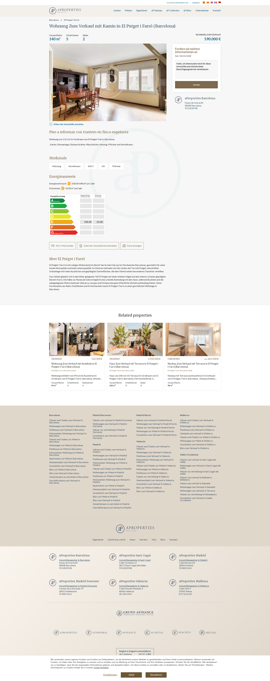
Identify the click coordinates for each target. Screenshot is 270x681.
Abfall (131, 675)
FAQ (154, 539)
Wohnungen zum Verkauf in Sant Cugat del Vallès (200, 466)
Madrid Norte (143, 415)
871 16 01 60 (185, 594)
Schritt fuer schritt (116, 539)
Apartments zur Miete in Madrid (108, 485)
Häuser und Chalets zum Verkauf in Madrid (109, 450)
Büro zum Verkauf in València (150, 491)
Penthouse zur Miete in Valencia (151, 473)
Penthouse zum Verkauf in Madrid (109, 459)
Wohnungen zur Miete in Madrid (108, 472)
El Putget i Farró (71, 20)
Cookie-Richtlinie (101, 667)
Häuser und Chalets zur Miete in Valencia (156, 465)
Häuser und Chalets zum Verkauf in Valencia (153, 447)
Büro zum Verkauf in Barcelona (64, 473)
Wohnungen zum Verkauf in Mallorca (198, 426)
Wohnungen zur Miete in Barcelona (66, 445)
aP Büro (187, 10)
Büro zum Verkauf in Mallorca (194, 448)
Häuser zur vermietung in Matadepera (198, 494)
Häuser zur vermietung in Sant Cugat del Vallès (199, 472)
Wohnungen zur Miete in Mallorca (196, 440)
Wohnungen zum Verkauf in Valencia (153, 452)
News (132, 539)
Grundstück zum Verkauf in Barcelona (67, 465)
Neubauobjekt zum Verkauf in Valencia (155, 480)
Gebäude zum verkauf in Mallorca (196, 433)
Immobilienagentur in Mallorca (194, 585)
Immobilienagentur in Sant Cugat (135, 560)
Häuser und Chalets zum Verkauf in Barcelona (66, 421)
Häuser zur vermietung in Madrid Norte (155, 427)
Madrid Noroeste (102, 415)
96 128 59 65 (125, 594)
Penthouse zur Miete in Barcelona (65, 449)
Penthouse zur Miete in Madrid (108, 476)
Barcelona (54, 20)
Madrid (97, 444)
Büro (162, 539)
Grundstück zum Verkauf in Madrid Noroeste (110, 436)
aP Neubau (156, 10)
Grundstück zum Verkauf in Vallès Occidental (196, 499)
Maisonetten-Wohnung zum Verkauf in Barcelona (67, 434)
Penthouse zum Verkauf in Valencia (153, 456)
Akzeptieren (156, 675)
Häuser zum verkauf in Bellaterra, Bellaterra (196, 478)
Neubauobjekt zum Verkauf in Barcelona (68, 462)
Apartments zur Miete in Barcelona (66, 458)
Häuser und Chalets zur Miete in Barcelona (64, 440)
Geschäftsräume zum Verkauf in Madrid (112, 507)
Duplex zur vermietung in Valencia (152, 476)
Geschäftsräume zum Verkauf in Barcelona (64, 481)
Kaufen (117, 10)
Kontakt (217, 10)
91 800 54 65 (185, 568)
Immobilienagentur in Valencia (133, 585)
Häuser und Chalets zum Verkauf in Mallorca (196, 421)
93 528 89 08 (191, 108)
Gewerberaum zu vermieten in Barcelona (68, 476)
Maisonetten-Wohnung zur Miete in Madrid (110, 463)
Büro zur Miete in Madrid (105, 496)
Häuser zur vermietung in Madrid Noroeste (109, 430)
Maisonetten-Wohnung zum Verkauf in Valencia (155, 460)
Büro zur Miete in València (149, 487)
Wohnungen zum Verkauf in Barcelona (67, 426)
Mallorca (184, 415)
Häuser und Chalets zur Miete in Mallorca (200, 437)
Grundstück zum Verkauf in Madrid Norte (156, 434)
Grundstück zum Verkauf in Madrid (110, 493)
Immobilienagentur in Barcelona (74, 560)
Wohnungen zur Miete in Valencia (152, 469)
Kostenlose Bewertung (177, 3)
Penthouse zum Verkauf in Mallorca (197, 429)
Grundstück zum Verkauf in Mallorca (197, 444)
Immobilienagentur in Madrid (193, 560)
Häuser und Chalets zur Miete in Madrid (112, 468)
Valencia (140, 441)
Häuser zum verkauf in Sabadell (195, 483)
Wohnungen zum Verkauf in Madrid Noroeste (110, 424)
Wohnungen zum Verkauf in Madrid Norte (156, 423)
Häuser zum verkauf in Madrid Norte (154, 420)
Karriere (196, 3)
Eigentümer (141, 10)
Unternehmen (202, 10)
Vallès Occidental (189, 454)
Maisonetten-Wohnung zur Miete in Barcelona (66, 453)
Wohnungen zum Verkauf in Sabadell (197, 487)
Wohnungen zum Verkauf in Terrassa (197, 490)
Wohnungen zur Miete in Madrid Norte (155, 431)
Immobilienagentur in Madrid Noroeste (78, 585)
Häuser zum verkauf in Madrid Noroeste (112, 420)
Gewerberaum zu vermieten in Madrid (111, 504)
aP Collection (172, 10)
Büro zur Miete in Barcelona (62, 469)
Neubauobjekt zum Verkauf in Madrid (111, 489)
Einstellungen (110, 675)
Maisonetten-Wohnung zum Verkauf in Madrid (111, 480)
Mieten (128, 10)
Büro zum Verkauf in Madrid (106, 500)
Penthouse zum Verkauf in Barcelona (66, 429)
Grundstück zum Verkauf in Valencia (153, 484)
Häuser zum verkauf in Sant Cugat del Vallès (198, 460)
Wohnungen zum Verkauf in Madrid (110, 455)
